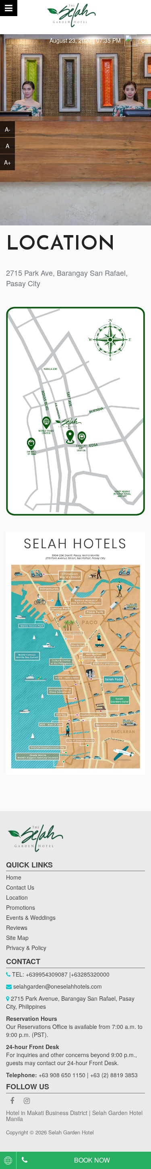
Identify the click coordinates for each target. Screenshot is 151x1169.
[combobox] (8, 1160)
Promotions (20, 907)
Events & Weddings (31, 917)
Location (17, 897)
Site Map (17, 938)
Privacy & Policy (26, 948)
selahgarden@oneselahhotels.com (57, 986)
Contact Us (20, 887)
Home (13, 877)
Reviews (16, 927)
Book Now (92, 1160)
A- (7, 129)
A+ (7, 162)
